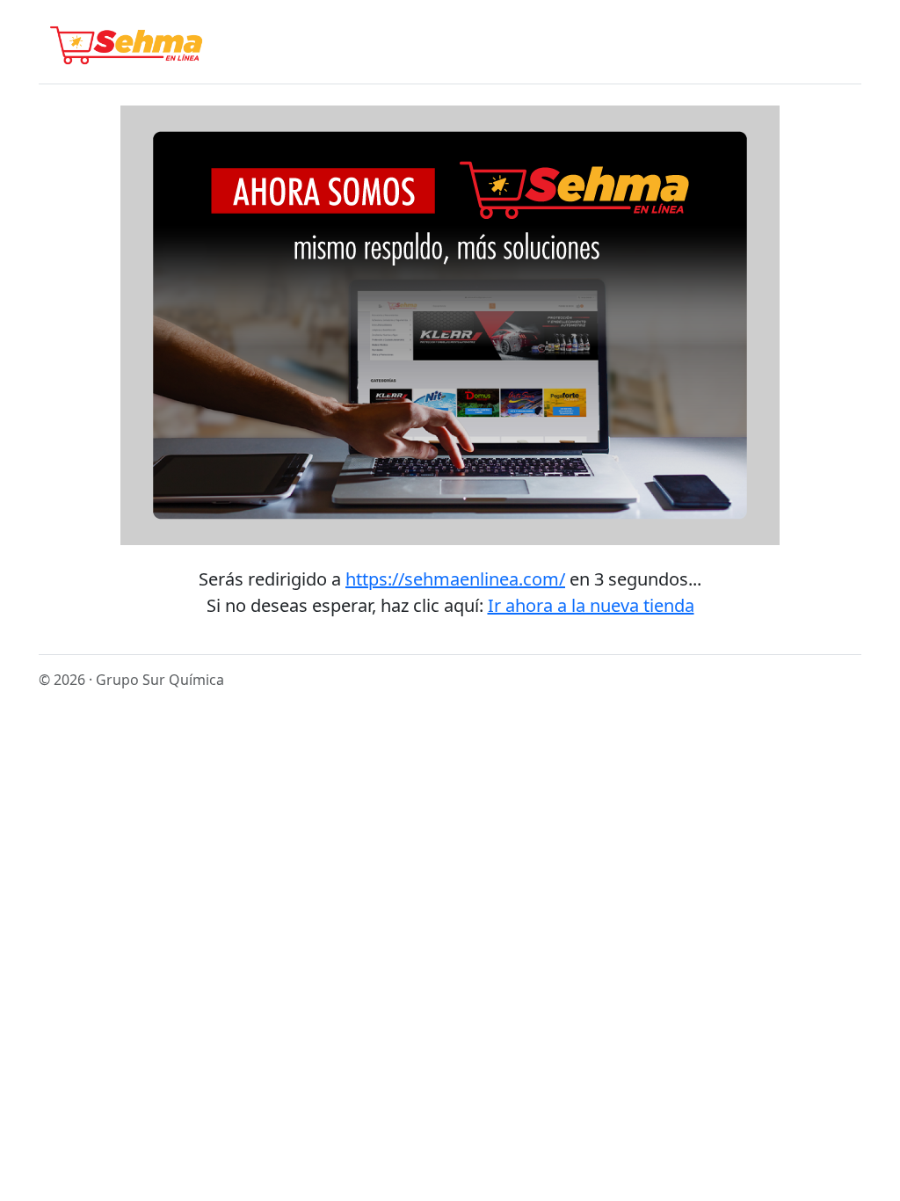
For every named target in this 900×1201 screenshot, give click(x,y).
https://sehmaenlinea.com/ (455, 579)
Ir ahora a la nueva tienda (591, 605)
